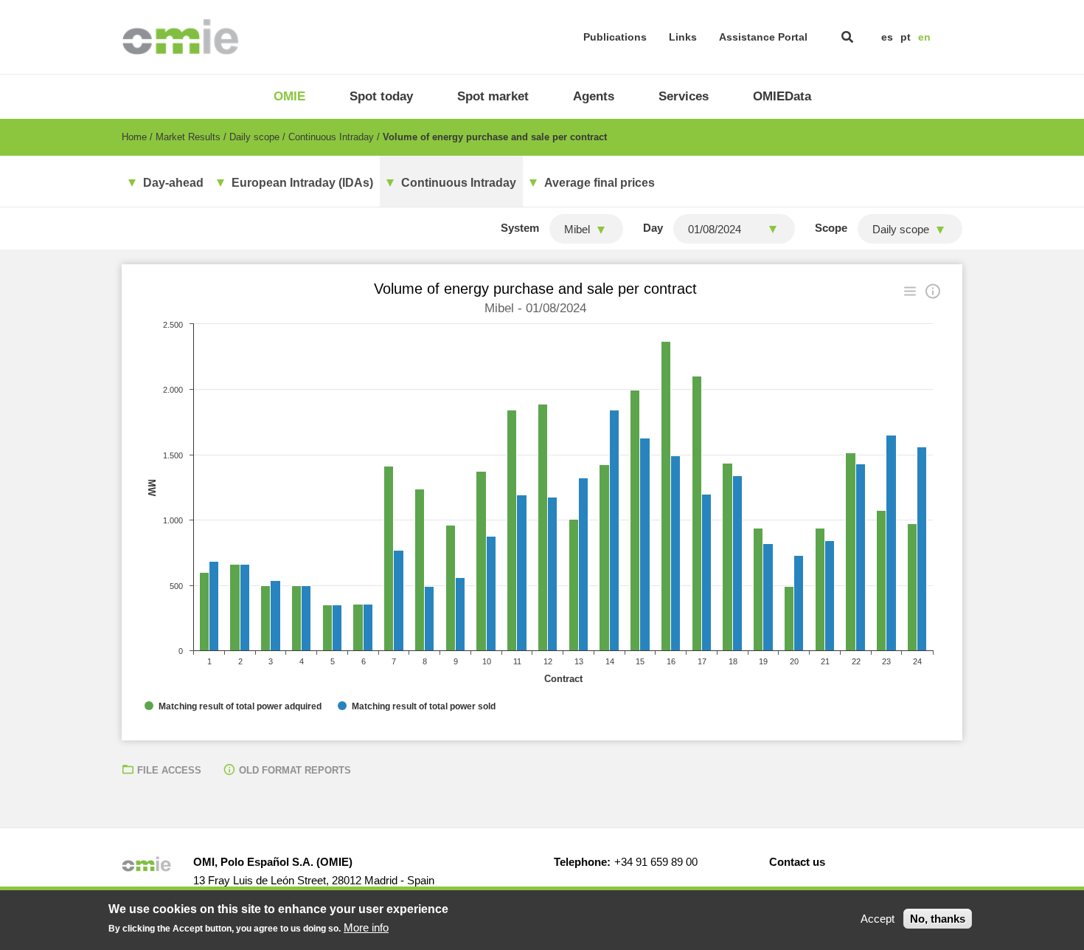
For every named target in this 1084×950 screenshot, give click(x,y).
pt (905, 37)
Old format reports (295, 770)
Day (653, 227)
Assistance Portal (763, 37)
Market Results (188, 136)
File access (169, 770)
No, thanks (937, 918)
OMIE (289, 96)
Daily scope (254, 136)
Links (683, 37)
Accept (877, 918)
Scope (831, 227)
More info (366, 927)
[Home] (180, 36)
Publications (615, 37)
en (924, 37)
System (520, 227)
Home (134, 136)
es (887, 37)
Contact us (797, 862)
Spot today (381, 96)
